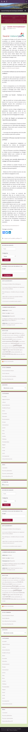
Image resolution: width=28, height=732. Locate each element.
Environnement (5, 419)
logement (6, 345)
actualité (4, 333)
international (15, 343)
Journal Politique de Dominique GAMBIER (12, 10)
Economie (4, 413)
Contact (10, 310)
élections (23, 354)
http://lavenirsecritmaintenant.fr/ (10, 225)
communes (16, 335)
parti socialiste (11, 238)
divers (3, 410)
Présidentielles (5, 442)
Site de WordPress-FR (7, 476)
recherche (21, 347)
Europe (15, 341)
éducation (14, 354)
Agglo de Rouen (6, 399)
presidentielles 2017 (6, 347)
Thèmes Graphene (13, 730)
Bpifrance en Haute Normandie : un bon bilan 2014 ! (14, 17)
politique (18, 238)
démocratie (14, 337)
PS (21, 238)
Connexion (4, 467)
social (8, 351)
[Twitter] (4, 1)
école (21, 596)
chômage (4, 335)
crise (20, 335)
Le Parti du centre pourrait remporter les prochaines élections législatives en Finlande (13, 21)
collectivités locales (10, 335)
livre (3, 345)
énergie (3, 356)
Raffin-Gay (4, 313)
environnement (7, 341)
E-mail (4, 268)
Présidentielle (14, 347)
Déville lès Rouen (6, 408)
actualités (9, 333)
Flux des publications (7, 470)
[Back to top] (25, 729)
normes (4, 436)
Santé (3, 447)
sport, (3, 453)
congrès (6, 238)
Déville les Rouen (8, 361)
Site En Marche (5, 373)
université (17, 352)
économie (6, 354)
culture (23, 335)
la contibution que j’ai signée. (12, 68)
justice (24, 343)
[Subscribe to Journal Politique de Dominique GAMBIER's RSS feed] (2, 1)
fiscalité (20, 341)
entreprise (14, 339)
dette (3, 337)
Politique (14, 28)
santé (3, 352)
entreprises (19, 339)
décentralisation (8, 337)
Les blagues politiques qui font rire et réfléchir (13, 318)
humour (9, 343)
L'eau (3, 430)
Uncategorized (5, 456)
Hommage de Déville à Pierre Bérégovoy (11, 284)
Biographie (12, 316)
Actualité (4, 396)
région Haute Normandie (13, 349)
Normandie (10, 345)
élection (19, 354)
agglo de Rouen (16, 333)
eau (7, 339)
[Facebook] (6, 1)
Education (4, 416)
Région (4, 444)
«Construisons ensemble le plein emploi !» (12, 301)
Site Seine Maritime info (7, 379)
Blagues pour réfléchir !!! (10, 320)
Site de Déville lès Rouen (8, 370)
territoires (13, 352)
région (4, 350)
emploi (10, 339)
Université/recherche (7, 459)
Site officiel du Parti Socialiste (9, 376)
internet (20, 343)
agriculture (22, 333)
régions (21, 349)
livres (3, 433)
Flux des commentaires (7, 473)
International (5, 425)
